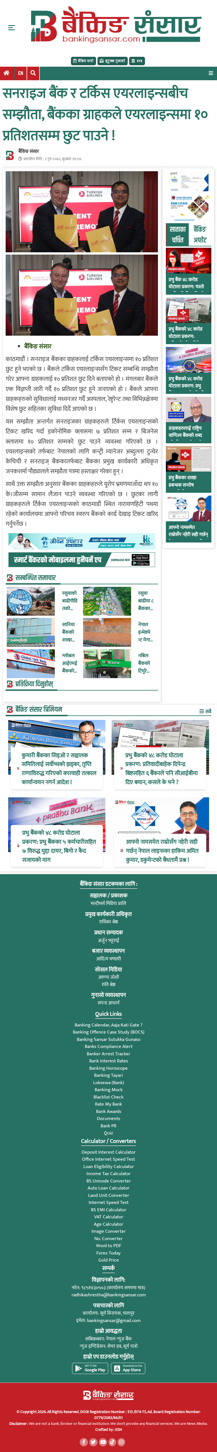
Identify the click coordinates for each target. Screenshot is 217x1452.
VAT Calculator (108, 1217)
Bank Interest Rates (108, 1061)
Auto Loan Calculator (108, 1188)
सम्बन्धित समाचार (36, 578)
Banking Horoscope (108, 1068)
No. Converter (108, 1239)
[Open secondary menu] (12, 28)
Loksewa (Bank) (108, 1083)
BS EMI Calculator (108, 1210)
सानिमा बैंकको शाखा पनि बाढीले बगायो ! (68, 632)
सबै (208, 711)
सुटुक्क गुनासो (115, 61)
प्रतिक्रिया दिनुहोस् (34, 684)
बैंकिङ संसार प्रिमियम (39, 709)
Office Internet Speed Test (108, 1159)
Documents (108, 1119)
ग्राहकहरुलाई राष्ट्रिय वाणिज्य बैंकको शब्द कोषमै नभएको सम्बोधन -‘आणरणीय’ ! (188, 439)
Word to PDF (108, 1246)
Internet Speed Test (109, 1202)
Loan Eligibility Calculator (108, 1167)
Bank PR (108, 1126)
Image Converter (109, 1231)
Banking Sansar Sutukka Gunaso (108, 1039)
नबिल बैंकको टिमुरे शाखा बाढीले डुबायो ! (144, 663)
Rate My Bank (108, 1104)
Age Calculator (108, 1224)
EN (20, 73)
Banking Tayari (108, 1075)
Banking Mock (109, 1090)
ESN (118, 1429)
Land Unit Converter (108, 1195)
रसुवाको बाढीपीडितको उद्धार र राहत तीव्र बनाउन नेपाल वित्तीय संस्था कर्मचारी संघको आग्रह (69, 601)
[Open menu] (211, 73)
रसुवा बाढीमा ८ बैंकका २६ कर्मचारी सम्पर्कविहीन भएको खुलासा (146, 601)
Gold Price (108, 1260)
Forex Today (108, 1253)
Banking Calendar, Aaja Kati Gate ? (108, 1025)
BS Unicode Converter (108, 1181)
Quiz (108, 1133)
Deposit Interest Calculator (109, 1152)
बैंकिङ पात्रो (86, 61)
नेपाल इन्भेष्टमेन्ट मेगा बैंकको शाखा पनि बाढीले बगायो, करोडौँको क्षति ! (146, 632)
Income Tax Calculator (108, 1174)
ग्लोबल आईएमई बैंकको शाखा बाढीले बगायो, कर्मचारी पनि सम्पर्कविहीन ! (70, 663)
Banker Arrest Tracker (108, 1054)
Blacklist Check (108, 1097)
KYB (139, 61)
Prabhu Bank (176, 269)
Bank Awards (108, 1111)
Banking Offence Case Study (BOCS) (108, 1032)
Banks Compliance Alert (109, 1047)
